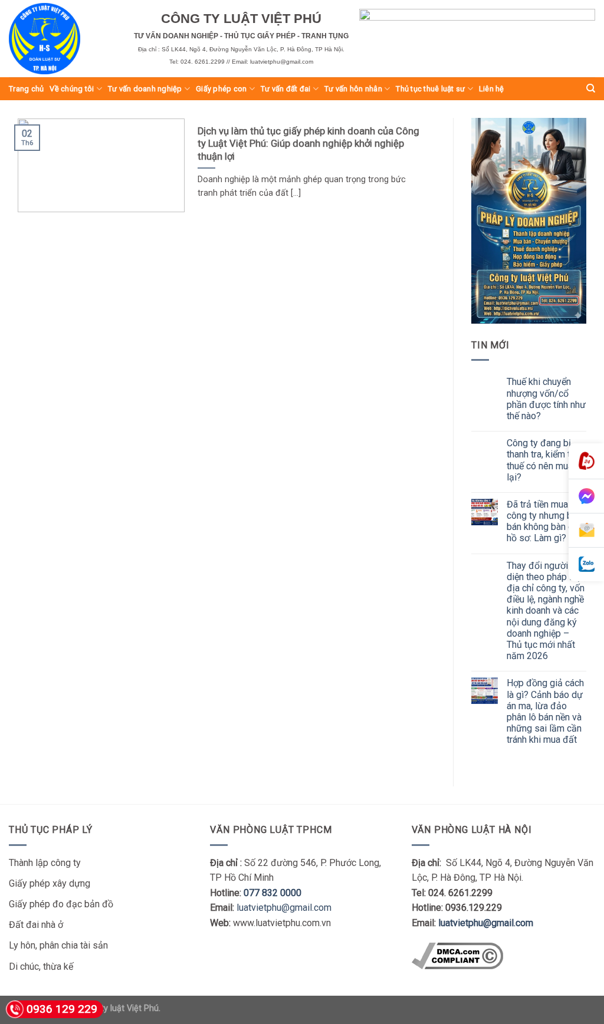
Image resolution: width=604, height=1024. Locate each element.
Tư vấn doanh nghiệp (145, 88)
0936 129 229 (62, 1009)
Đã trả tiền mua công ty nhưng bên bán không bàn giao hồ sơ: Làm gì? (546, 521)
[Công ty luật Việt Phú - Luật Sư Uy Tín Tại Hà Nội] (62, 38)
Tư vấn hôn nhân (353, 88)
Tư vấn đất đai (286, 88)
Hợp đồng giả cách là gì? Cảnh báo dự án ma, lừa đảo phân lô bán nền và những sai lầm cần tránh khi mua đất (545, 711)
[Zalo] (586, 564)
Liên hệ (491, 88)
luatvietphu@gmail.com (284, 907)
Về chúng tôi (72, 88)
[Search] (590, 88)
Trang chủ (26, 88)
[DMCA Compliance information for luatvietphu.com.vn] (457, 955)
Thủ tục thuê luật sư (430, 88)
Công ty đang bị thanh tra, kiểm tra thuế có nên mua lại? (542, 460)
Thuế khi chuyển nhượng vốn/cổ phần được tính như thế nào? (546, 399)
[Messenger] (586, 496)
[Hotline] (586, 461)
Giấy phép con (221, 88)
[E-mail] (586, 530)
